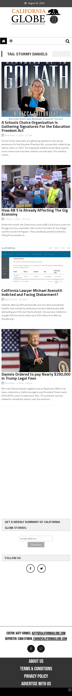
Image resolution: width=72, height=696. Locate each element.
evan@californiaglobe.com (50, 639)
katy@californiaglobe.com (48, 633)
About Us (36, 661)
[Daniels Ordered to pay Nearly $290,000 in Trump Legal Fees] (36, 350)
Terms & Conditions (36, 669)
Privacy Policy (36, 676)
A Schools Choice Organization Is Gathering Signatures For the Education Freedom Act (36, 126)
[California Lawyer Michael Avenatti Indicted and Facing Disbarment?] (36, 266)
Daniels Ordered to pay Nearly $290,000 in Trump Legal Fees (36, 376)
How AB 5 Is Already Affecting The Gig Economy (35, 212)
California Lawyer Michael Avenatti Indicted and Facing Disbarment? (32, 292)
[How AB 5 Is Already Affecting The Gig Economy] (36, 186)
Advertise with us (36, 684)
